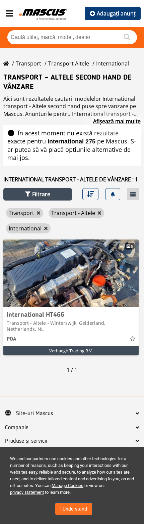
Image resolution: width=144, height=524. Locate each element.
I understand (73, 509)
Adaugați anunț (116, 13)
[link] (71, 273)
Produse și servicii (26, 441)
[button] (37, 194)
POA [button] (11, 339)
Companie (16, 428)
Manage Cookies (67, 485)
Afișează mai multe (117, 121)
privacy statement (27, 492)
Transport (28, 63)
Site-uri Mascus (34, 413)
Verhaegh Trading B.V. (71, 351)
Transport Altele (68, 63)
